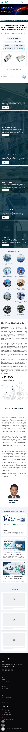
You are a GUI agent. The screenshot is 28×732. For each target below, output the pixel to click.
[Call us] (22, 2)
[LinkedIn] (6, 670)
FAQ (3, 695)
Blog (3, 684)
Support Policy (5, 700)
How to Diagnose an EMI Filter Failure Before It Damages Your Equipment (13, 577)
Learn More (5, 107)
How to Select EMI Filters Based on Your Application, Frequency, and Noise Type (13, 553)
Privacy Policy (5, 702)
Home (3, 677)
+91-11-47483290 (8, 666)
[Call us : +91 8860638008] (3, 725)
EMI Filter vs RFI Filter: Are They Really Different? (12, 529)
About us (4, 679)
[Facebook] (3, 670)
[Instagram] (12, 670)
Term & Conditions (7, 698)
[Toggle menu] (25, 2)
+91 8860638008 (7, 712)
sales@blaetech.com (9, 719)
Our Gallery (14, 590)
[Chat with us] (3, 721)
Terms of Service (18, 728)
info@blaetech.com (8, 717)
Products (4, 686)
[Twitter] (9, 670)
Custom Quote (5, 682)
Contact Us (5, 688)
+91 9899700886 (8, 715)
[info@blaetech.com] (3, 729)
